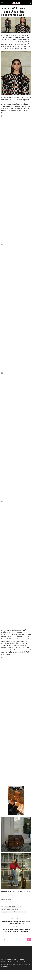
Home (2, 959)
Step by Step (17, 961)
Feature (3, 961)
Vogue (20, 906)
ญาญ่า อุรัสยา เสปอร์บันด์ (8, 912)
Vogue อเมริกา (6, 909)
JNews (6, 964)
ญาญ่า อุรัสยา (15, 909)
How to (24, 961)
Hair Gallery (22, 959)
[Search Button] (29, 939)
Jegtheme (5, 966)
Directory (9, 959)
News (15, 959)
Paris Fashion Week (10, 906)
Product (9, 961)
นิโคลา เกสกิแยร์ (21, 912)
